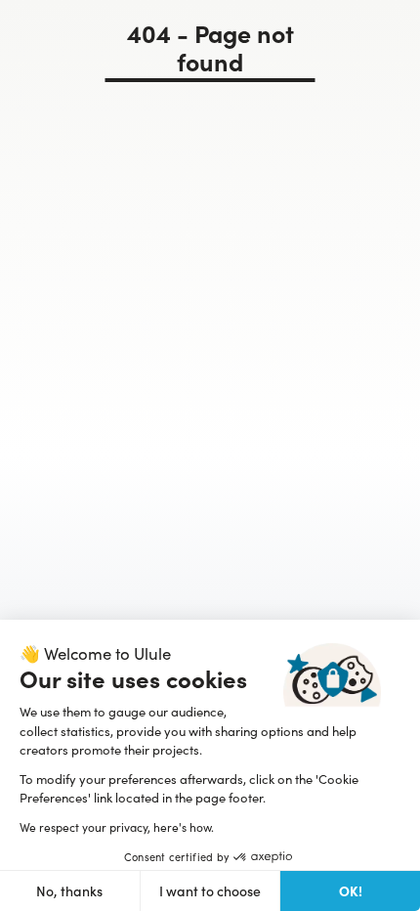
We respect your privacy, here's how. (117, 827)
